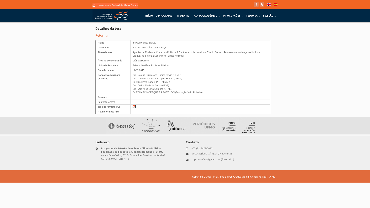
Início (149, 15)
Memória (184, 15)
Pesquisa (253, 15)
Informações (233, 15)
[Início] (111, 15)
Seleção (269, 15)
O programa (165, 15)
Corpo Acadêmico (207, 15)
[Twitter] (262, 4)
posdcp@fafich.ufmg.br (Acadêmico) (212, 153)
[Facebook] (256, 4)
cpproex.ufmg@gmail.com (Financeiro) (213, 159)
